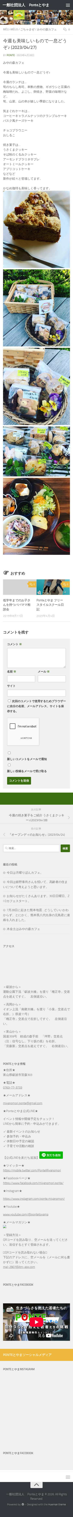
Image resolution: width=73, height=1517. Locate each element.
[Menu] (68, 5)
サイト (11, 686)
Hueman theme (57, 1504)
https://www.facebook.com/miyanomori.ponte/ (33, 1183)
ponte (11, 55)
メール (44, 671)
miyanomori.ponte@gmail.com (22, 1103)
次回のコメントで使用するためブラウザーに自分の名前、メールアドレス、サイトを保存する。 (36, 706)
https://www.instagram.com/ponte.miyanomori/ (34, 1199)
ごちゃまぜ (27, 29)
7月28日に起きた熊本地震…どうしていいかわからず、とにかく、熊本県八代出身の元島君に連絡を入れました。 (36, 915)
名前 (11, 671)
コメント (14, 644)
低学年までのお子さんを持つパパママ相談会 (16, 604)
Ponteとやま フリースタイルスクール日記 (50, 604)
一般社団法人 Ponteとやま (26, 5)
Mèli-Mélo (10, 29)
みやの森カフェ (47, 29)
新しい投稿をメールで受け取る (27, 771)
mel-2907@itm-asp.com (19, 1267)
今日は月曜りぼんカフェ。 (25, 872)
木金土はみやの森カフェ (23, 929)
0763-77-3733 (12, 1087)
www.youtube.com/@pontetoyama (25, 1214)
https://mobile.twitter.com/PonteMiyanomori (32, 1170)
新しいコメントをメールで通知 (27, 759)
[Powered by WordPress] (23, 1504)
